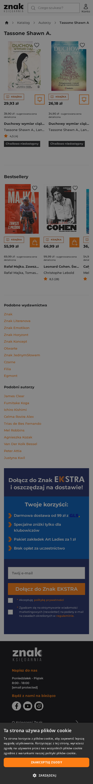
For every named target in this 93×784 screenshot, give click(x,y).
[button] (46, 775)
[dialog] (46, 753)
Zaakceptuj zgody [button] (46, 762)
